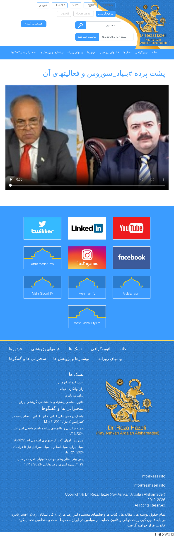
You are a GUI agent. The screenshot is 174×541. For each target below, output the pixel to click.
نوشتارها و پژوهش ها (51, 52)
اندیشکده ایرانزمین (71, 382)
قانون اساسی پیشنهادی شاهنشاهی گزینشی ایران (51, 402)
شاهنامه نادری (74, 395)
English (91, 5)
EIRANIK (59, 5)
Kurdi (75, 5)
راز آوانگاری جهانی (71, 389)
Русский (108, 5)
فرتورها (91, 52)
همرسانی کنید (34, 23)
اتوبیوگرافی (141, 52)
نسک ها (127, 52)
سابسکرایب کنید (87, 37)
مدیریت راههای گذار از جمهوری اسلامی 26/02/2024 (48, 440)
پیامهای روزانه (75, 52)
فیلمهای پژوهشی (109, 52)
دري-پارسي (106, 13)
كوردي (43, 5)
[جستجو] (80, 25)
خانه (154, 52)
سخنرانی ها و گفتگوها (23, 52)
